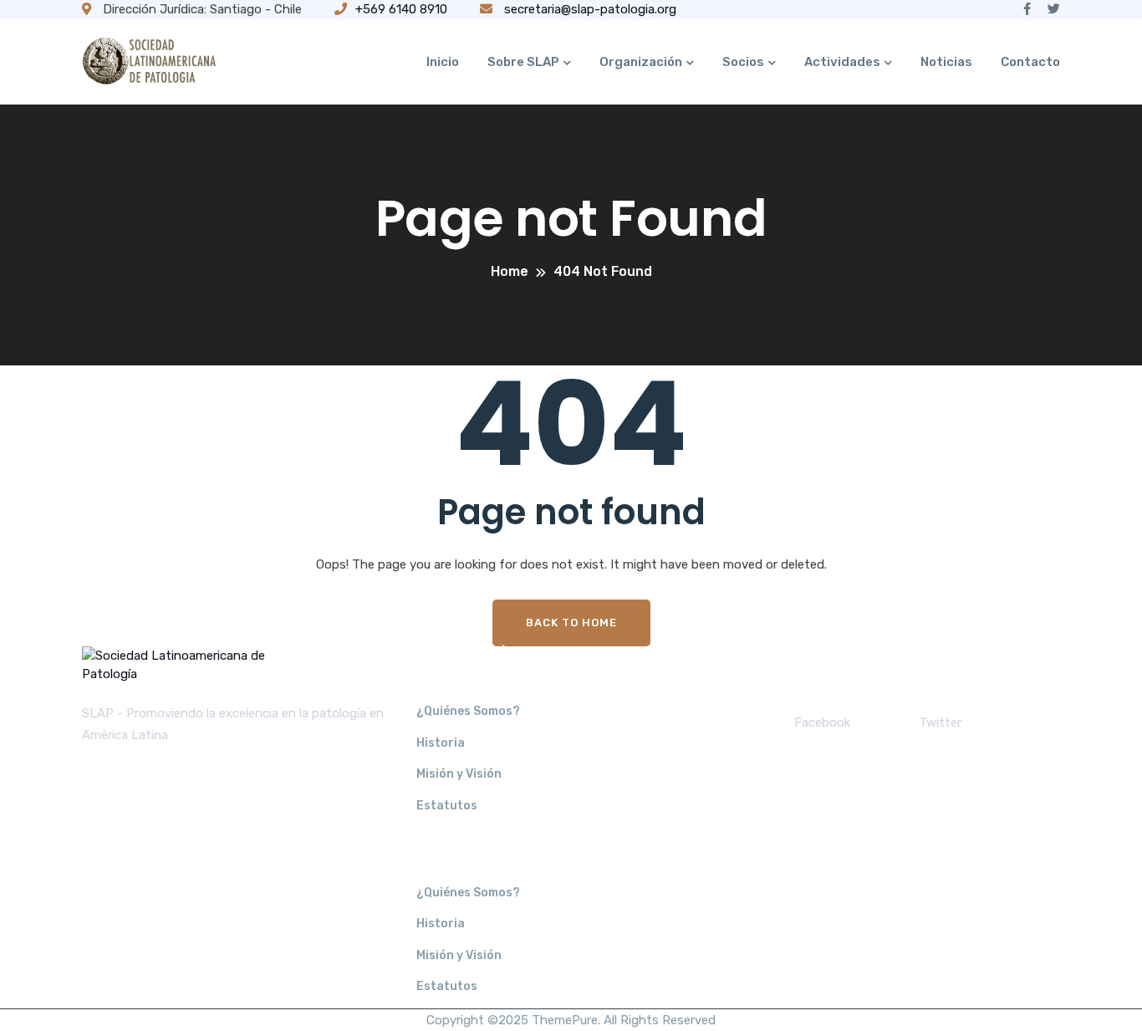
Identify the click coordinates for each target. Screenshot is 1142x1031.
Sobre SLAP (523, 61)
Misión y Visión (459, 774)
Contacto (1030, 61)
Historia (440, 743)
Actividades (842, 61)
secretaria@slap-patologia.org (588, 9)
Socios (743, 61)
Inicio (442, 61)
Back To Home (571, 622)
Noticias (946, 61)
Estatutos (446, 806)
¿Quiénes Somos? (468, 711)
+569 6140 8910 (401, 9)
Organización (640, 61)
